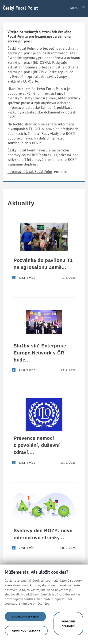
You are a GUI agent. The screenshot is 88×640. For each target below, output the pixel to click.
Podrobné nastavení (68, 623)
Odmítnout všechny (26, 630)
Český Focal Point (20, 8)
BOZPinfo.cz (42, 155)
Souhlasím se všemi (25, 616)
